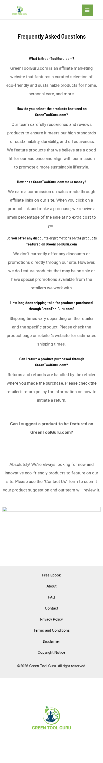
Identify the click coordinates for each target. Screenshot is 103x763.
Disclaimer (51, 641)
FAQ (51, 597)
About (51, 586)
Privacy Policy (51, 619)
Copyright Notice (51, 652)
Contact (51, 608)
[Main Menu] (87, 10)
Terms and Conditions (52, 630)
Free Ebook (51, 575)
